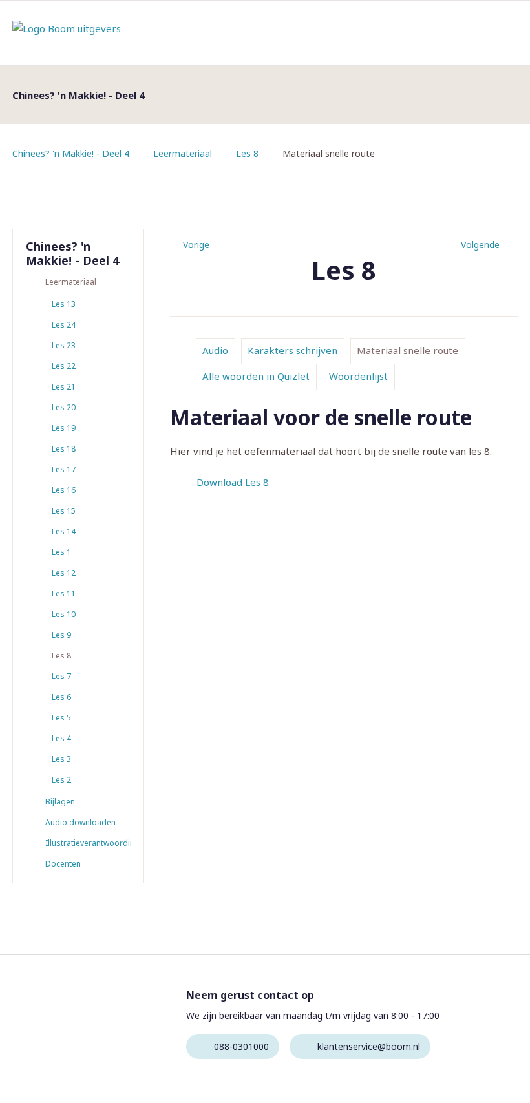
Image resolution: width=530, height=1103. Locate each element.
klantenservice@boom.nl (368, 1046)
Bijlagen (60, 801)
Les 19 (64, 428)
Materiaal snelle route (407, 350)
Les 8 (247, 153)
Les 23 (64, 345)
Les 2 (61, 779)
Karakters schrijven (292, 350)
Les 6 (61, 696)
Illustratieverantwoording (88, 842)
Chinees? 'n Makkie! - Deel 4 (70, 153)
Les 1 (61, 552)
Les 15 (64, 510)
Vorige (196, 244)
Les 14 (64, 531)
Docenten (63, 863)
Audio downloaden (80, 822)
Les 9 (61, 634)
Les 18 (64, 448)
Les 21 (64, 386)
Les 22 (64, 366)
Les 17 (64, 469)
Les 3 (61, 758)
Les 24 (64, 324)
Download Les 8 (232, 482)
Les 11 (64, 593)
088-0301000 (241, 1046)
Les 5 (61, 717)
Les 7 (61, 676)
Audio (215, 350)
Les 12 (64, 572)
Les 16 (64, 490)
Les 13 (64, 304)
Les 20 (64, 407)
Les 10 (64, 614)
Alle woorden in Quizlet (256, 376)
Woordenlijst (358, 376)
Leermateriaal (182, 153)
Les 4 (61, 738)
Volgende (480, 244)
